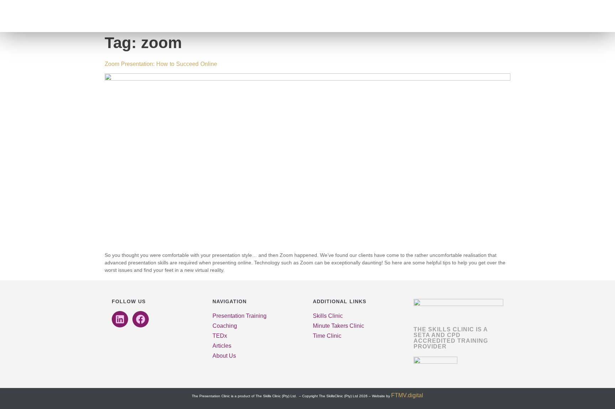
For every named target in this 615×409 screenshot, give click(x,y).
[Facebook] (140, 319)
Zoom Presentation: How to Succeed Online (161, 64)
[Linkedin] (120, 319)
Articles (221, 346)
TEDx (219, 336)
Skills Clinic (328, 316)
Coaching (224, 326)
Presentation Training (239, 316)
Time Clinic (327, 336)
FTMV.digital (407, 395)
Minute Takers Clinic (338, 326)
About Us (224, 356)
